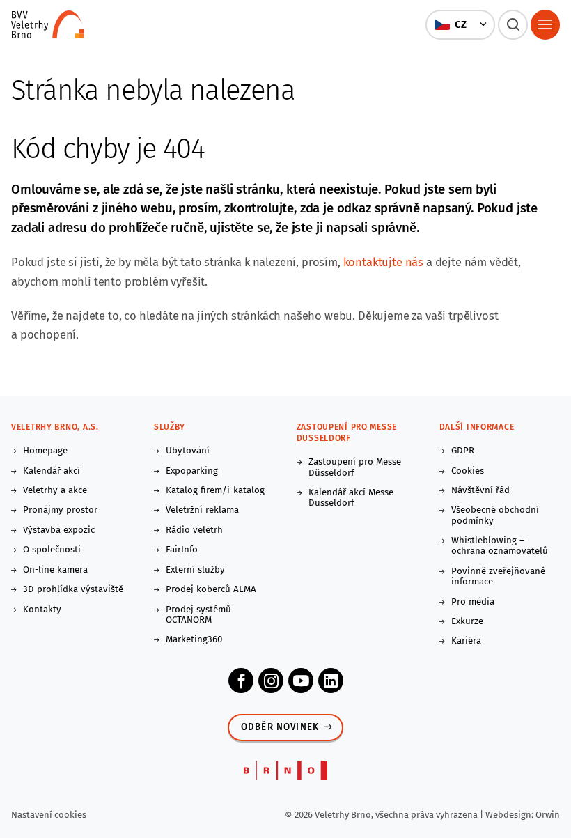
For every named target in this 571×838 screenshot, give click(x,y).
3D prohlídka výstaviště (73, 589)
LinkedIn (330, 680)
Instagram (270, 680)
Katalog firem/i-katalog (215, 491)
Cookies (467, 471)
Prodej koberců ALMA (211, 589)
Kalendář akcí (51, 471)
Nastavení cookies (48, 814)
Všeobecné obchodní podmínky (495, 515)
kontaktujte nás (383, 262)
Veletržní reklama (202, 510)
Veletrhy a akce (55, 491)
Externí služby (195, 570)
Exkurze (467, 621)
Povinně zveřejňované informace (498, 576)
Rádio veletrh (194, 530)
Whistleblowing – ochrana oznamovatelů (499, 546)
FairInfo (182, 550)
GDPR (462, 451)
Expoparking (192, 471)
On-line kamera (55, 570)
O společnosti (52, 550)
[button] (460, 24)
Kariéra (466, 641)
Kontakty (42, 610)
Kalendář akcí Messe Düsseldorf (350, 498)
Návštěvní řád (480, 491)
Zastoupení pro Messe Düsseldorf (354, 467)
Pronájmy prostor (60, 510)
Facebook (240, 680)
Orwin (547, 814)
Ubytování (188, 451)
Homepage (45, 451)
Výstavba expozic (59, 530)
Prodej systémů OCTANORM (198, 615)
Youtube (300, 680)
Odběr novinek (280, 727)
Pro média (472, 602)
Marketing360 (194, 640)
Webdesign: (510, 814)
